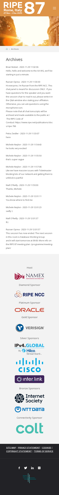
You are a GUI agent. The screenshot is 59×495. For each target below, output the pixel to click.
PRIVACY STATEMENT (29, 447)
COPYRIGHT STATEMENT (19, 451)
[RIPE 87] (24, 8)
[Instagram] (39, 468)
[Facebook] (19, 468)
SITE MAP (11, 447)
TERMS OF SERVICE (43, 451)
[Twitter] (25, 468)
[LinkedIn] (33, 468)
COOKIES (46, 447)
